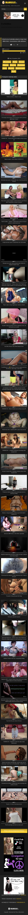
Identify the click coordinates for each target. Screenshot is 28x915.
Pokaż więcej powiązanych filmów (14, 831)
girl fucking (21, 64)
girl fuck (13, 64)
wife (14, 71)
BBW (15, 61)
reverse (11, 68)
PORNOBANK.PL (21, 902)
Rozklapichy (7, 61)
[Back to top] (23, 911)
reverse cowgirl (21, 68)
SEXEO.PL (23, 895)
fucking (6, 64)
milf (5, 68)
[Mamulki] (11, 3)
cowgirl (22, 61)
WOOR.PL (18, 898)
